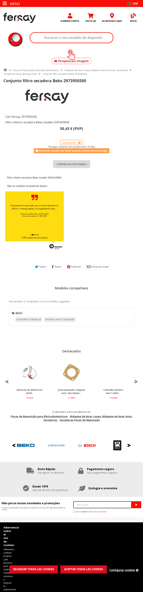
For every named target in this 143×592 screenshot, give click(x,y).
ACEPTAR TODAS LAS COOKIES (83, 569)
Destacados (71, 351)
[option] (47, 97)
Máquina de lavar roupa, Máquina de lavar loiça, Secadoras (96, 70)
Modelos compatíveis (71, 288)
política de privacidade (97, 511)
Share (57, 266)
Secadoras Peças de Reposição (20, 73)
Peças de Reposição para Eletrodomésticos (36, 70)
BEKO (19, 313)
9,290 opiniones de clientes (35, 237)
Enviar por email (99, 266)
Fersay (19, 18)
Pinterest (76, 266)
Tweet (42, 266)
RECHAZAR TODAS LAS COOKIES (33, 569)
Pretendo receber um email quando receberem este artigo (73, 150)
